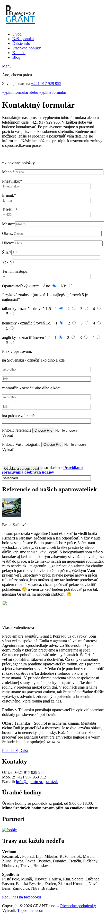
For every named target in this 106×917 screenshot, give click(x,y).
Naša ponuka (23, 39)
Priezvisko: (12, 181)
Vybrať (8, 435)
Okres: (7, 233)
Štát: (6, 252)
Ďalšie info (21, 43)
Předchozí (10, 750)
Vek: (7, 262)
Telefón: (9, 209)
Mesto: (8, 224)
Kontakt (18, 52)
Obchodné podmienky (78, 906)
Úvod (17, 34)
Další (23, 750)
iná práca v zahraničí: (19, 416)
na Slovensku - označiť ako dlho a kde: (34, 360)
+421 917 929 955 (46, 83)
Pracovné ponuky (26, 48)
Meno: (8, 172)
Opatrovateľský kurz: (20, 286)
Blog (16, 57)
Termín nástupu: (15, 271)
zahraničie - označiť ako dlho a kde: (31, 388)
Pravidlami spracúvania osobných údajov (42, 469)
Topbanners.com (30, 910)
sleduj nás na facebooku (21, 897)
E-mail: (9, 195)
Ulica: (8, 243)
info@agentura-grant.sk (37, 781)
